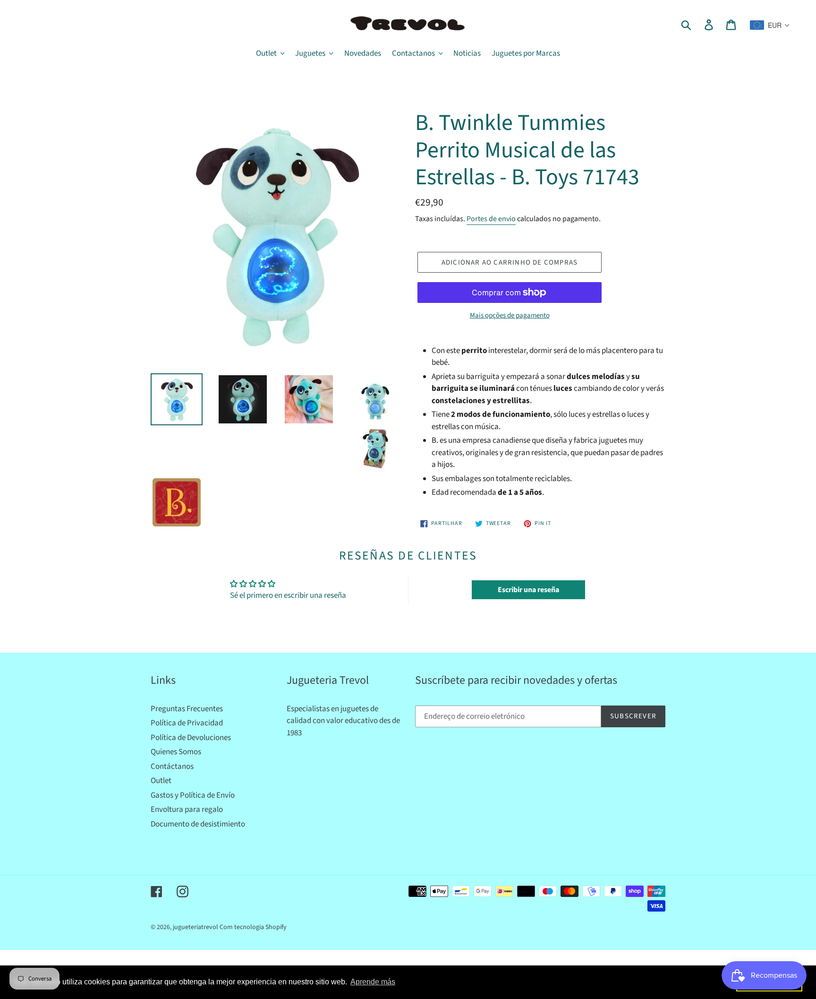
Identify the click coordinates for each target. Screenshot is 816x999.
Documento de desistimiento (198, 824)
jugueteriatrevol (195, 927)
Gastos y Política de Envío (193, 795)
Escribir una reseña (528, 590)
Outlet (161, 780)
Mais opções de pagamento (510, 315)
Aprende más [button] (372, 982)
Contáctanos (172, 766)
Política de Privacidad (187, 723)
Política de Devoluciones (191, 737)
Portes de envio (491, 219)
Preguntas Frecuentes (187, 709)
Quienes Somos (176, 752)
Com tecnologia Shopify (253, 927)
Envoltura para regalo (187, 809)
